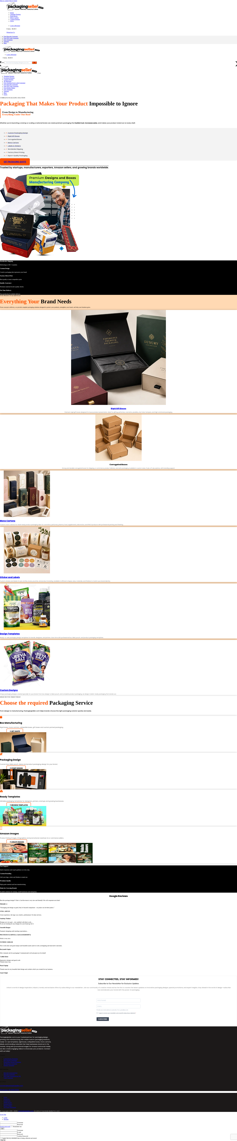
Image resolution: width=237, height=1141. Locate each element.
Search (2, 62)
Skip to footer (13, 1)
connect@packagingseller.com (11, 1086)
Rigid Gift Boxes (118, 408)
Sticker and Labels (10, 577)
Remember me (17, 1126)
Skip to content (4, 1)
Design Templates (10, 633)
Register (6, 1119)
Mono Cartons (7, 520)
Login (5, 1117)
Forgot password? (5, 1126)
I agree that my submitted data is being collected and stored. (19, 1138)
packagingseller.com (26, 1111)
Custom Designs (9, 690)
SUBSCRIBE (102, 1019)
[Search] (34, 62)
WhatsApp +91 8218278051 (9, 1090)
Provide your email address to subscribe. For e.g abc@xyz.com (112, 1010)
